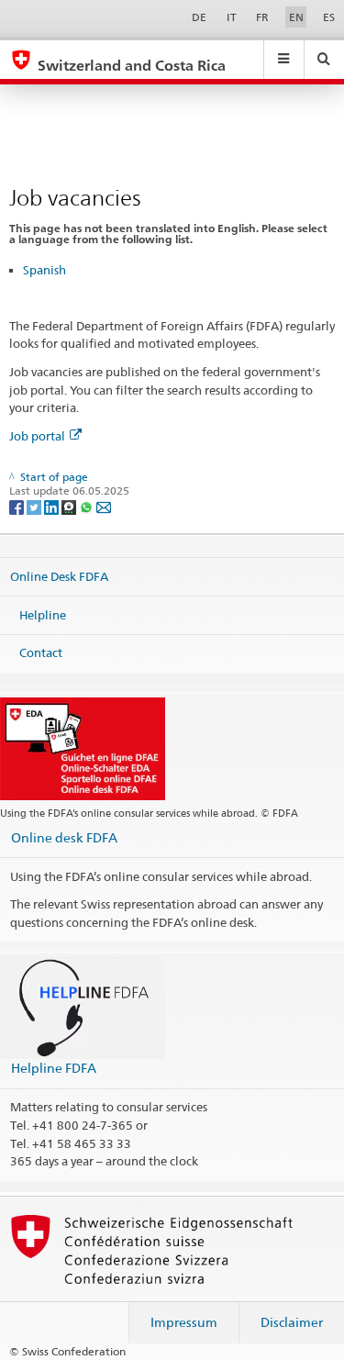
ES (329, 17)
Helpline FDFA (53, 1068)
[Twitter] (35, 506)
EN (296, 17)
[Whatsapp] (87, 506)
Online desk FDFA (64, 837)
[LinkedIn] (52, 506)
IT (232, 17)
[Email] (103, 506)
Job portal (37, 436)
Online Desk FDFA (59, 576)
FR (262, 17)
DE (199, 17)
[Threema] (70, 506)
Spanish (44, 269)
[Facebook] (18, 506)
